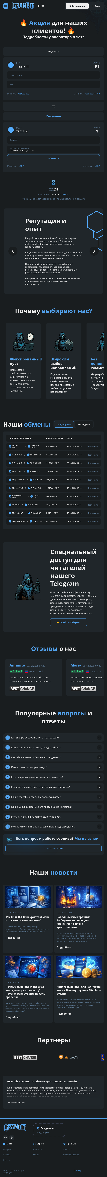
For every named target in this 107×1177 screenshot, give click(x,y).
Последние (84, 424)
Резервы (7, 1149)
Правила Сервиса (71, 1155)
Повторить (93, 446)
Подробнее (12, 938)
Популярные (64, 424)
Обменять (53, 158)
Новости (7, 1160)
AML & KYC (68, 1149)
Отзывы (6, 1155)
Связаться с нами (53, 848)
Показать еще (18, 1102)
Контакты (37, 1149)
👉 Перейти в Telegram (68, 622)
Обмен (36, 1155)
